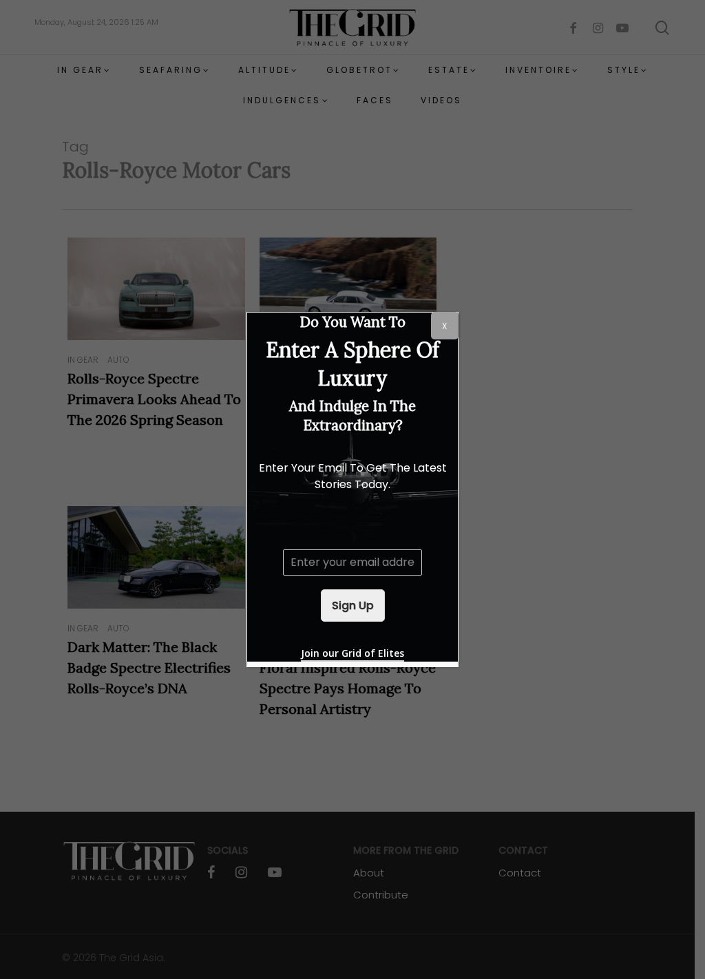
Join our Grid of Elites (352, 653)
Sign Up (353, 605)
